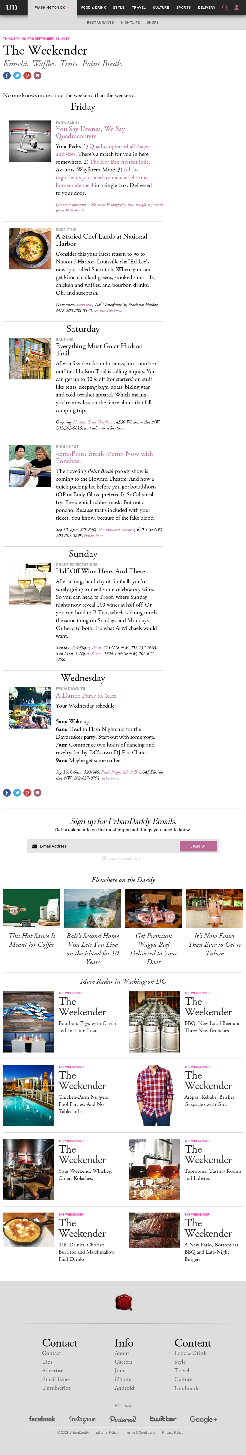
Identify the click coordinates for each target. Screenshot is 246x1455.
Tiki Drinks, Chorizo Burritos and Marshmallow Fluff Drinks (86, 1252)
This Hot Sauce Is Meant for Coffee (31, 940)
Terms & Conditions (140, 1432)
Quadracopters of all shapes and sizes (103, 150)
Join (119, 1371)
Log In (236, 7)
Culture (161, 7)
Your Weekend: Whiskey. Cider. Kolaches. (85, 1175)
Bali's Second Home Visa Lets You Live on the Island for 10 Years (92, 949)
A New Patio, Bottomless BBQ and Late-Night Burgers (211, 1252)
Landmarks (187, 1389)
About (122, 1353)
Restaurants (100, 22)
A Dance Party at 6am (86, 695)
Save (27, 75)
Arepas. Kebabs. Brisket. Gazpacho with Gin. (210, 1101)
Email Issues (56, 1379)
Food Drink (93, 7)
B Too (96, 654)
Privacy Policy (172, 1432)
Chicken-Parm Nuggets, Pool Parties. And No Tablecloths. (84, 1104)
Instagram (82, 1420)
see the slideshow (108, 310)
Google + (203, 1420)
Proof (96, 648)
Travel (139, 7)
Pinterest (123, 1420)
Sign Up (198, 846)
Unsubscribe (56, 1388)
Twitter (163, 1420)
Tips (47, 1362)
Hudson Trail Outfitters (93, 422)
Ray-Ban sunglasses (135, 205)
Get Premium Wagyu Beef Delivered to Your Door (153, 949)
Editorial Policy (107, 1432)
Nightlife (130, 22)
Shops (153, 22)
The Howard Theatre (116, 530)
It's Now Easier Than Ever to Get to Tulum (215, 944)
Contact (51, 1353)
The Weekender (82, 1007)
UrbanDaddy (11, 7)
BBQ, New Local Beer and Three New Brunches (212, 1027)
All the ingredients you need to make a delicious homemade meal (101, 177)
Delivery (206, 7)
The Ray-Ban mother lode (119, 162)
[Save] (37, 75)
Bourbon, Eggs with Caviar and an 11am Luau (87, 1027)
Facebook (42, 1420)
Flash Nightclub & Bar (120, 772)
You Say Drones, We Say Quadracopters (90, 132)
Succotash (84, 304)
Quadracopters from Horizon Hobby (86, 205)
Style (118, 7)
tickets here (93, 536)
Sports (183, 7)
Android (124, 1388)
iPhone (123, 1379)
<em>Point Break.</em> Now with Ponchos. (104, 457)
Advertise (52, 1371)
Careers (123, 1362)
